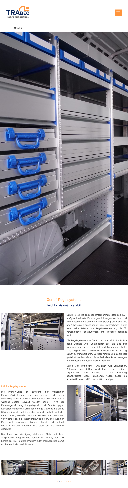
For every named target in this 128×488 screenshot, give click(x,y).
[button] (118, 13)
